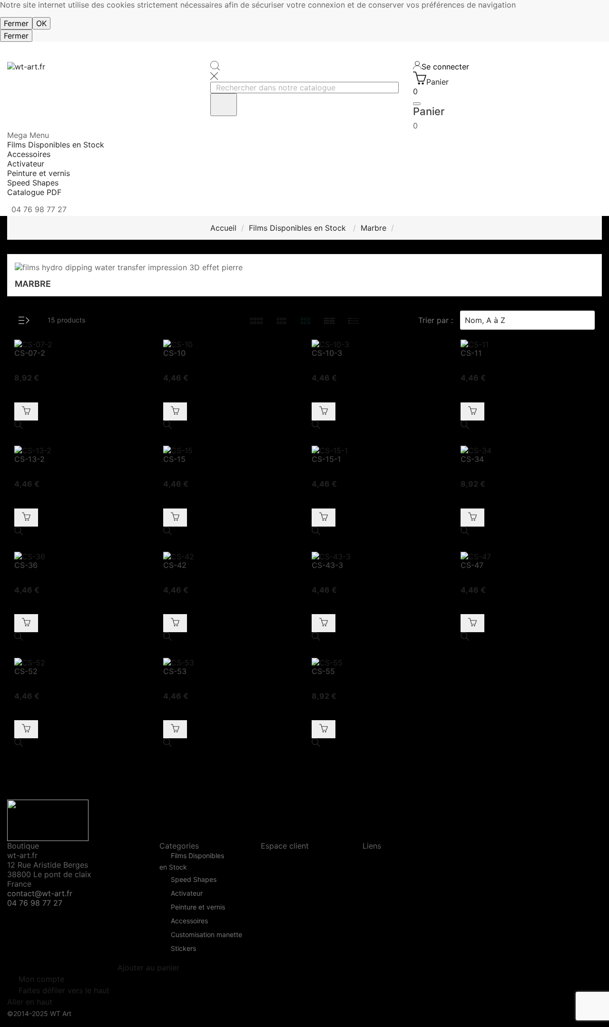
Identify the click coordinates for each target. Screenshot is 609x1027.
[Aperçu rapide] (81, 426)
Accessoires (189, 921)
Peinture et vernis (198, 907)
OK (41, 23)
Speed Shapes (193, 880)
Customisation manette (206, 935)
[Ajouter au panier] (26, 411)
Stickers (183, 949)
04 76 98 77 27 (34, 903)
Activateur (187, 894)
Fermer (16, 23)
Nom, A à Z (526, 320)
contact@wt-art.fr (39, 893)
